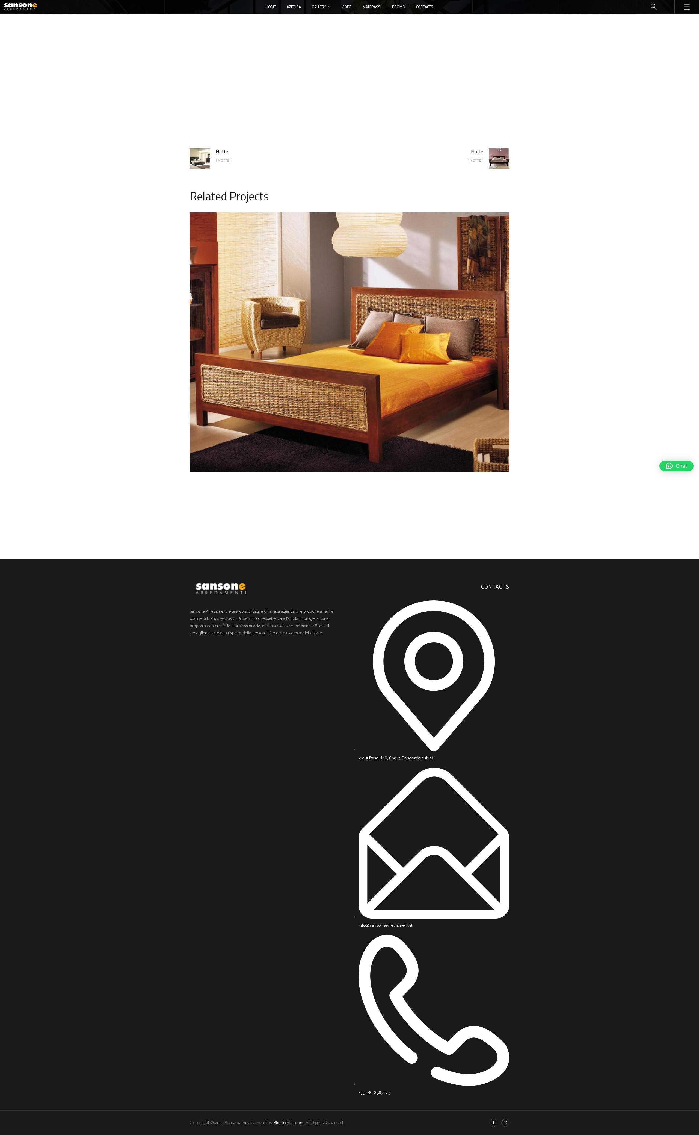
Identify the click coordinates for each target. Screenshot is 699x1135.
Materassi (372, 7)
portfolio (339, 91)
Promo (398, 7)
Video (347, 7)
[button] (676, 466)
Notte (363, 91)
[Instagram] (505, 1123)
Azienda (294, 7)
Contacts (424, 7)
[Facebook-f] (493, 1123)
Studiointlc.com (288, 1122)
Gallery (319, 7)
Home (271, 7)
